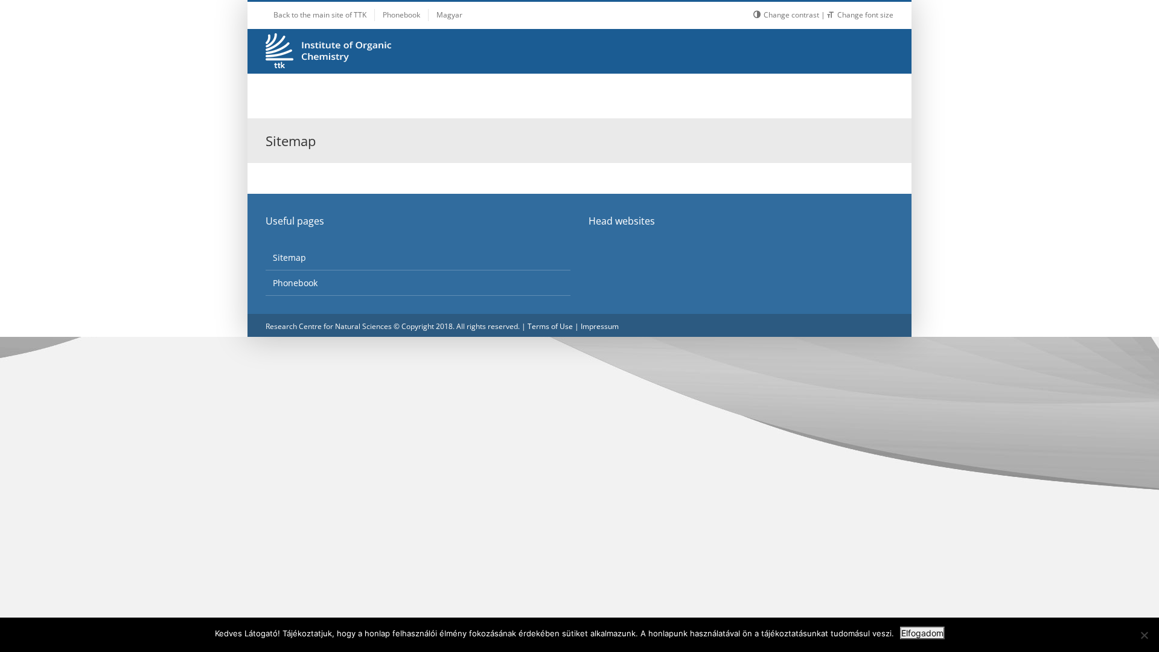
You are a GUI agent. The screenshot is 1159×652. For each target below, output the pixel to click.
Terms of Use (550, 326)
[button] (863, 96)
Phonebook (295, 283)
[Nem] (1144, 635)
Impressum (600, 326)
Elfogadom (922, 633)
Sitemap (289, 257)
